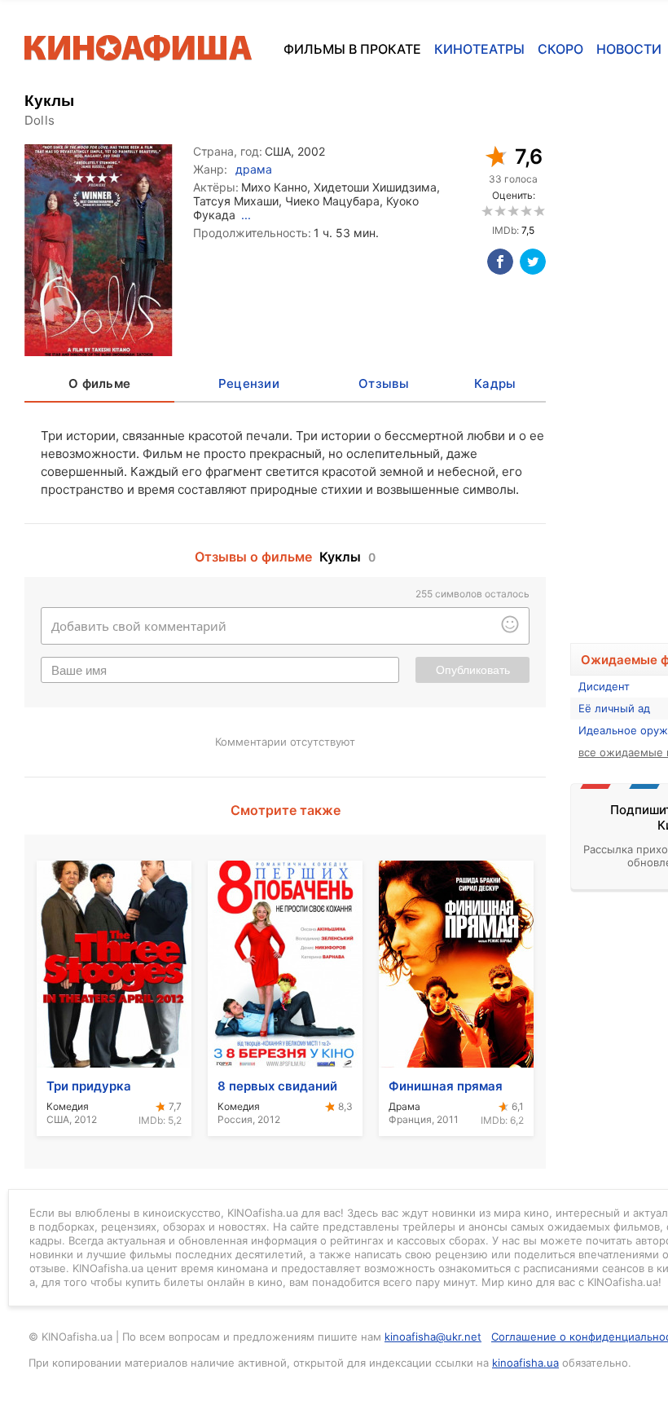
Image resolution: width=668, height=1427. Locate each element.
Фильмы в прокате (352, 49)
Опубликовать (473, 669)
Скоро (560, 49)
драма (253, 169)
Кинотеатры (479, 49)
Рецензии (248, 383)
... (246, 215)
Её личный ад (614, 708)
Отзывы (383, 383)
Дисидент (604, 686)
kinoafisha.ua (525, 1362)
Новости (628, 49)
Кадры (495, 383)
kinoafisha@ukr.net (433, 1336)
